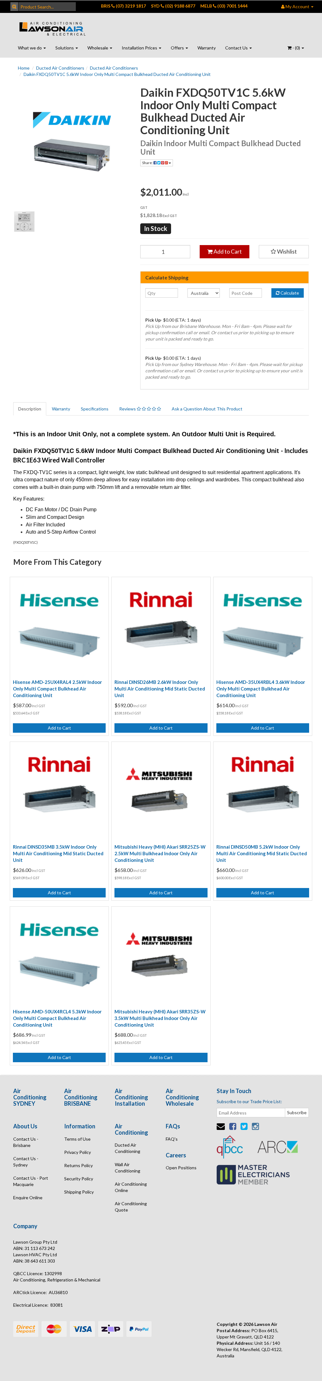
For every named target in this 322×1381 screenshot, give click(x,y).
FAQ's (172, 1139)
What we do (30, 47)
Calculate (289, 292)
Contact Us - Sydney (25, 1161)
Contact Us (237, 47)
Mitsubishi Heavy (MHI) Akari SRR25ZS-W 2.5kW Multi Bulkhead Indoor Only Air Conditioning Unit (160, 853)
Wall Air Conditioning (127, 1167)
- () (296, 47)
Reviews (128, 408)
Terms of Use (77, 1139)
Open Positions (181, 1167)
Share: (147, 162)
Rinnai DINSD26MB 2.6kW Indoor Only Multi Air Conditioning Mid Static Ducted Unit (159, 688)
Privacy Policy (77, 1152)
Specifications (94, 408)
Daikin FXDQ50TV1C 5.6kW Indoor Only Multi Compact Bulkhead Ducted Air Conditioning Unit (117, 74)
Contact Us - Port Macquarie (30, 1181)
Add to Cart (227, 251)
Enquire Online (27, 1197)
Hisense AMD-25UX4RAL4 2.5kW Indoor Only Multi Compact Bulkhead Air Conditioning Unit (57, 688)
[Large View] (24, 221)
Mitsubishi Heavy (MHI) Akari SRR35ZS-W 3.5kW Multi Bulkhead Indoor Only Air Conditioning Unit (160, 1018)
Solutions (65, 47)
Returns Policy (78, 1165)
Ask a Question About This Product (207, 408)
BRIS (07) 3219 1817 (123, 6)
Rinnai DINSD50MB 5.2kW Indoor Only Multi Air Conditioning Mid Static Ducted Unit (261, 853)
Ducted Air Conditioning (127, 1148)
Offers (178, 47)
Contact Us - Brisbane (25, 1142)
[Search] (14, 6)
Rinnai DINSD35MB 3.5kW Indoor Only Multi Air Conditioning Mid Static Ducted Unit (58, 853)
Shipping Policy (79, 1192)
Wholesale (98, 47)
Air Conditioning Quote (131, 1206)
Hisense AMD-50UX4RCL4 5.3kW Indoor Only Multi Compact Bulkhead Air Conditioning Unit (57, 1018)
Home (24, 68)
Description (29, 408)
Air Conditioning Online (131, 1187)
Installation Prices (140, 47)
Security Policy (78, 1178)
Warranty (206, 47)
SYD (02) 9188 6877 (173, 6)
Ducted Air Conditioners (60, 68)
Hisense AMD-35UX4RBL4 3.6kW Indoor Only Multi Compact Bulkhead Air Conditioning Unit (260, 688)
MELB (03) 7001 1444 (223, 6)
